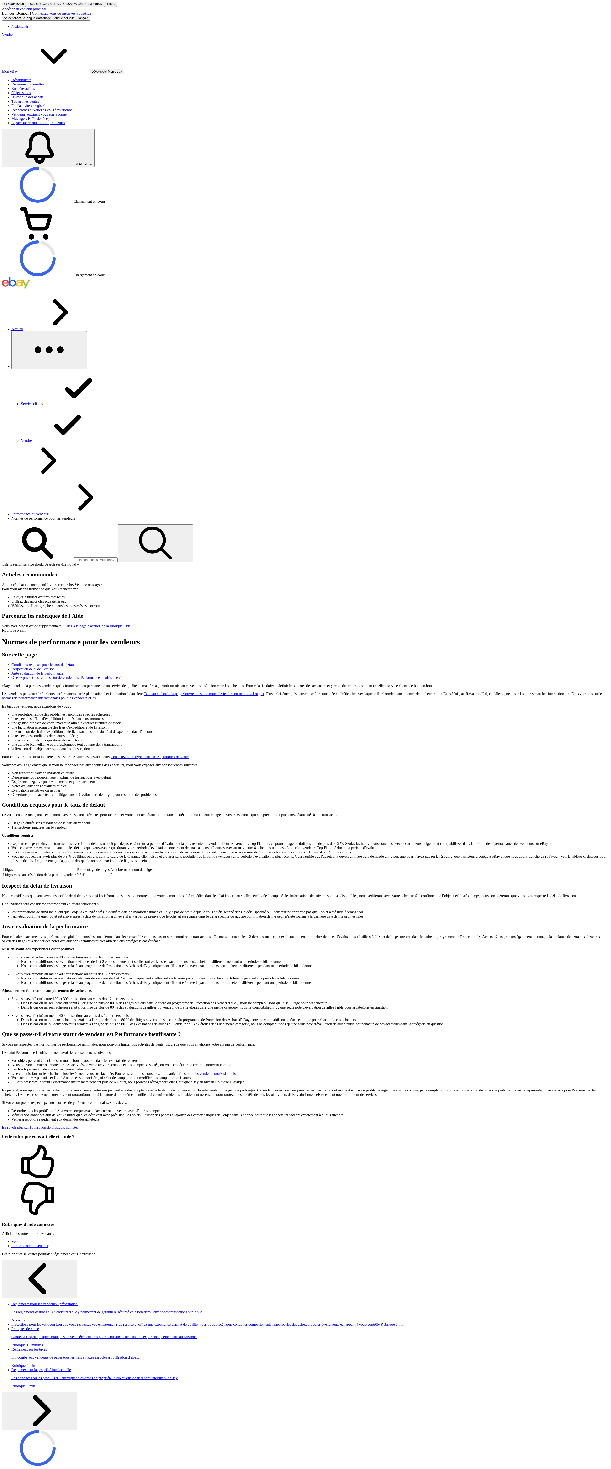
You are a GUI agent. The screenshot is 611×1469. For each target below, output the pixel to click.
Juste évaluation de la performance (37, 673)
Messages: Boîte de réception (33, 119)
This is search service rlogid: (23, 564)
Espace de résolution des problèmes (38, 123)
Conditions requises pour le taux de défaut (43, 665)
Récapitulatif (21, 80)
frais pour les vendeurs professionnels (207, 1073)
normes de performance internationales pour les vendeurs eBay (49, 698)
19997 (111, 4)
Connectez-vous (44, 13)
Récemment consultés (27, 84)
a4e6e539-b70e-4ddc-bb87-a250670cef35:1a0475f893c (65, 4)
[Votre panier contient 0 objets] (38, 238)
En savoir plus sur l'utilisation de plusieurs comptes (40, 1127)
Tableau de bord (204, 694)
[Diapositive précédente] (39, 1279)
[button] (305, 1162)
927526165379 (14, 4)
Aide (87, 13)
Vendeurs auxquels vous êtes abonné (39, 114)
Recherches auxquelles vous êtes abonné (42, 110)
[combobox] (96, 559)
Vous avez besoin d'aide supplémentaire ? (33, 626)
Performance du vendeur (29, 514)
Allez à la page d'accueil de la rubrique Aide (97, 626)
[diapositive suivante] (39, 1411)
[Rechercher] (155, 543)
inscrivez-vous (73, 13)
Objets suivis (21, 93)
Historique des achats (27, 97)
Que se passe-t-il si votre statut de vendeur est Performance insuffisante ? (66, 678)
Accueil (17, 329)
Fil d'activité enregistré (28, 106)
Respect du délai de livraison (33, 669)
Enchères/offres (23, 88)
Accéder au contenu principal (24, 9)
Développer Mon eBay (106, 71)
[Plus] (49, 350)
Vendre (7, 34)
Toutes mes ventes (25, 101)
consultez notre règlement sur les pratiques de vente (150, 757)
